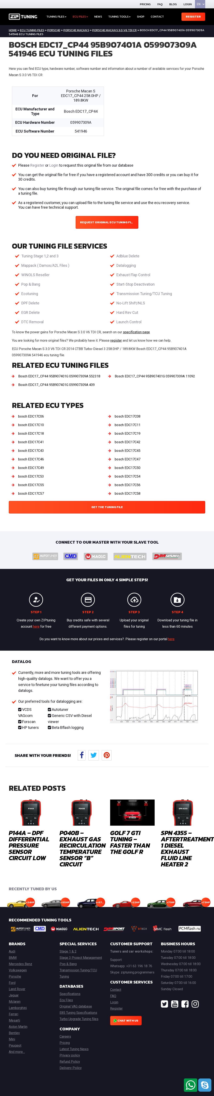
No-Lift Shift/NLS (130, 303)
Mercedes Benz (20, 964)
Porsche (53, 30)
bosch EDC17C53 (31, 476)
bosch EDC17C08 (127, 416)
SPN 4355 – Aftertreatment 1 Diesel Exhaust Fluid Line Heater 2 (187, 848)
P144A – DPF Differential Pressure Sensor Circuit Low (29, 845)
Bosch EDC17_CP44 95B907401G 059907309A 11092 (155, 376)
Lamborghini (18, 1008)
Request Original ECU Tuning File (107, 222)
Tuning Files (55, 16)
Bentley (14, 1033)
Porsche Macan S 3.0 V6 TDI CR (114, 30)
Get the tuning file (107, 507)
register (116, 340)
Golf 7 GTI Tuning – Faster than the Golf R (130, 842)
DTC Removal (32, 322)
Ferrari (13, 1014)
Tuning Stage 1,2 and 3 (40, 256)
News (98, 16)
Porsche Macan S (76, 30)
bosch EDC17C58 (127, 494)
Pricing (145, 4)
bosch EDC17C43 (31, 451)
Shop (140, 16)
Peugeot (15, 1045)
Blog (173, 4)
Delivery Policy (71, 1068)
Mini (12, 1039)
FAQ (160, 4)
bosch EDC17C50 (127, 468)
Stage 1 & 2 (68, 951)
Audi (12, 951)
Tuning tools (118, 16)
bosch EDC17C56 (127, 485)
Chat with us (127, 1020)
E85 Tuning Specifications (78, 1013)
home (13, 30)
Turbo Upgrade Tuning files (79, 1019)
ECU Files (79, 16)
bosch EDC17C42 (127, 442)
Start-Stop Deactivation (135, 284)
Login (187, 4)
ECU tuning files (32, 30)
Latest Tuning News (74, 1049)
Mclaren (14, 1002)
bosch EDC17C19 (127, 434)
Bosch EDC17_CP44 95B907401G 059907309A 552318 (59, 376)
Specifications (70, 994)
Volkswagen (18, 970)
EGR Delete (30, 312)
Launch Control (128, 322)
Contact (157, 16)
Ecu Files (66, 1000)
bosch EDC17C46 (31, 459)
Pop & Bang (30, 284)
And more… (17, 1052)
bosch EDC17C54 (127, 476)
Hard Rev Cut (127, 312)
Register (193, 16)
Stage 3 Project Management (81, 958)
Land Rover (17, 989)
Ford (12, 983)
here (36, 626)
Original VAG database (76, 1006)
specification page (136, 332)
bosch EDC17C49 (31, 468)
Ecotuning (29, 293)
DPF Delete (30, 303)
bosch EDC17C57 (31, 494)
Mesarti (14, 1020)
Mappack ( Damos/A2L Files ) (45, 265)
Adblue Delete (127, 256)
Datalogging (126, 265)
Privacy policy (70, 1055)
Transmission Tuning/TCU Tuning (144, 293)
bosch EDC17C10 (31, 425)
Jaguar (14, 995)
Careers (65, 1037)
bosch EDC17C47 (127, 459)
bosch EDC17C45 (127, 451)
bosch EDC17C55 (31, 485)
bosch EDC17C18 (31, 434)
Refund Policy (70, 1062)
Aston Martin (18, 1027)
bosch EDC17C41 (31, 442)
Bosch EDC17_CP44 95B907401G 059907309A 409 (56, 385)
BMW (13, 958)
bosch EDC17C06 (31, 416)
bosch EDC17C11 (127, 425)
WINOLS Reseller (35, 275)
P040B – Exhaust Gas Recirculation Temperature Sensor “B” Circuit (83, 848)
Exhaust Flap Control (133, 275)
